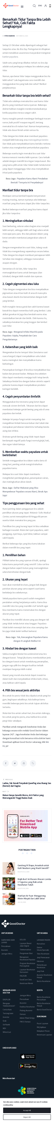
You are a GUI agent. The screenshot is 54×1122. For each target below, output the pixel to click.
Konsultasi (41, 944)
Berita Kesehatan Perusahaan (43, 998)
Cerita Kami (7, 1009)
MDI (4, 1028)
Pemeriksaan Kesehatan (42, 966)
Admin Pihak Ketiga (27, 1018)
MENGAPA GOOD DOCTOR (9, 991)
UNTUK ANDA (42, 933)
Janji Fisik (40, 971)
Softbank (6, 1024)
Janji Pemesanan (43, 957)
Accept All (27, 1110)
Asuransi (4, 950)
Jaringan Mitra (6, 954)
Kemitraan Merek (26, 983)
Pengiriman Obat (26, 953)
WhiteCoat (7, 1032)
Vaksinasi (40, 961)
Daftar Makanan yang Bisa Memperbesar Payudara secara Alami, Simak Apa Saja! (25, 491)
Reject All (27, 1117)
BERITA (40, 990)
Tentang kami (8, 1013)
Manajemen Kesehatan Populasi (27, 958)
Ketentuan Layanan (44, 1035)
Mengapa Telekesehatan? (9, 1004)
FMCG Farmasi (25, 1022)
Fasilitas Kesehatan (27, 1007)
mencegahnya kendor (38, 139)
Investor (6, 1017)
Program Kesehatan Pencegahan (27, 964)
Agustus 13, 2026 (23, 872)
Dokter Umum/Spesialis (43, 948)
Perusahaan (5, 946)
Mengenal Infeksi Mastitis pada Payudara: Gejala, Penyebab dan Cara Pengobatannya (23, 335)
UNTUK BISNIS (7, 933)
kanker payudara (10, 56)
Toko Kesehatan (43, 954)
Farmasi (22, 1014)
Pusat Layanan (42, 1023)
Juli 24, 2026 (22, 902)
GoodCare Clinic (26, 979)
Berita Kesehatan (43, 981)
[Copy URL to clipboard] (33, 763)
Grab (4, 1021)
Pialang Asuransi (26, 1010)
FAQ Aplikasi (41, 1027)
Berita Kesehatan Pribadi (43, 1004)
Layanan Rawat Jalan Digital (26, 944)
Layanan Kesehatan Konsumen (27, 970)
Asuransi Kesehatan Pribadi (44, 976)
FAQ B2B (23, 976)
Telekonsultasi (25, 949)
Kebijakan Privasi (43, 1031)
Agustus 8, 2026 (23, 888)
